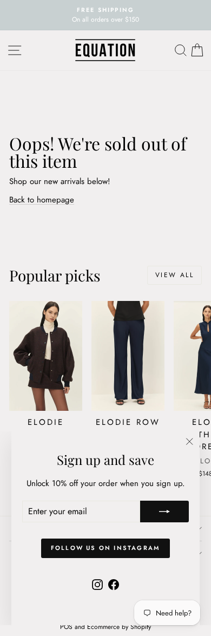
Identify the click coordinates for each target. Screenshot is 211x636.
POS (66, 627)
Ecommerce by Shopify (119, 627)
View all (174, 275)
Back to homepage (41, 200)
